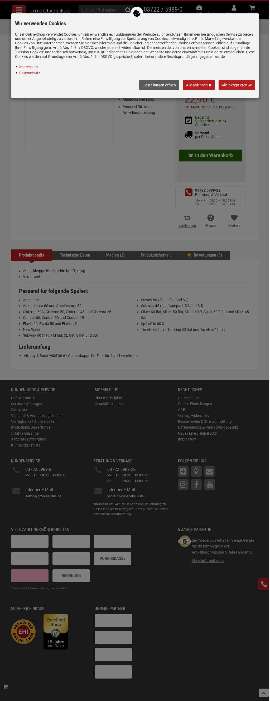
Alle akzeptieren (235, 85)
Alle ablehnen (197, 85)
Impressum (28, 67)
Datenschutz (29, 73)
